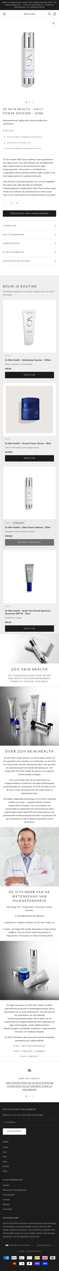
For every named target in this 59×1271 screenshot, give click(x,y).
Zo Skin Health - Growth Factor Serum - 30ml (28, 443)
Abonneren (14, 1131)
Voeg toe (30, 375)
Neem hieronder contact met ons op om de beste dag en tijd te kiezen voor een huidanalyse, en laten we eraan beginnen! (29, 1086)
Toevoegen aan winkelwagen (29, 213)
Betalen (6, 1204)
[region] (29, 1079)
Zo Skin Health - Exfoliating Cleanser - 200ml (28, 360)
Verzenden (7, 1209)
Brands (6, 1166)
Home (5, 1147)
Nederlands (44, 1245)
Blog (5, 1171)
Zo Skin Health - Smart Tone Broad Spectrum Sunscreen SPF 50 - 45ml (27, 612)
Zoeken (6, 1185)
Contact (6, 1199)
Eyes (5, 1161)
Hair (5, 1152)
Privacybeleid (8, 1194)
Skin (5, 1156)
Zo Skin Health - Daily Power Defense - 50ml (27, 527)
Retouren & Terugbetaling (14, 1190)
